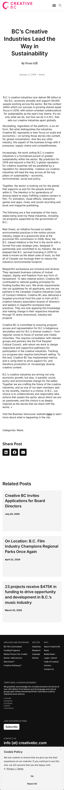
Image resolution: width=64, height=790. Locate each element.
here (49, 414)
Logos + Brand (50, 658)
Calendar (36, 654)
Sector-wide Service (13, 658)
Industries (36, 646)
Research (36, 650)
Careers (47, 665)
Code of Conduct (51, 661)
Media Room (49, 654)
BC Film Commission (13, 646)
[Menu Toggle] (53, 5)
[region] (32, 768)
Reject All (32, 783)
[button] (5, 452)
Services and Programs (16, 642)
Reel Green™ (9, 661)
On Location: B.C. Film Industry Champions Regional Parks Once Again (31, 546)
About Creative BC (52, 646)
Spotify (7, 705)
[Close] (61, 749)
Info (46, 642)
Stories (35, 658)
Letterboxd (8, 708)
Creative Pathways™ (13, 665)
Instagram (8, 701)
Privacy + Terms (15, 768)
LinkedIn (7, 698)
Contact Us (49, 669)
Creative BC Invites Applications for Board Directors (25, 500)
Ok (32, 776)
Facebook (8, 703)
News (42, 74)
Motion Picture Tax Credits (15, 654)
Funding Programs (12, 650)
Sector (36, 642)
